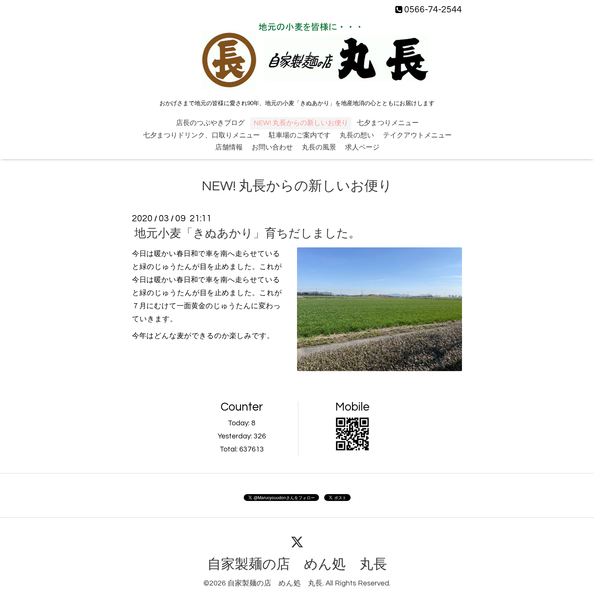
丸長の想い (357, 135)
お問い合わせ (272, 147)
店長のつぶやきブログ (210, 123)
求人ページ (362, 147)
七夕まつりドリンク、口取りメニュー (201, 135)
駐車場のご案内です (300, 135)
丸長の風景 (319, 147)
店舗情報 (229, 147)
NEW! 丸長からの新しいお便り (301, 123)
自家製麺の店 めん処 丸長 (297, 564)
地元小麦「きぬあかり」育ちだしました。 (247, 233)
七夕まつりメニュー (388, 123)
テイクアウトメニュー (417, 135)
